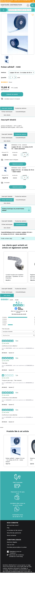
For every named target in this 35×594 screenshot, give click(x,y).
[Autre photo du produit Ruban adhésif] (7, 59)
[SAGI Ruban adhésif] (17, 34)
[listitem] (15, 267)
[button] (2, 267)
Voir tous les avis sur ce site (19, 314)
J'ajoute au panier (12, 94)
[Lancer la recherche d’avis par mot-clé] (34, 335)
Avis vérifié (6, 343)
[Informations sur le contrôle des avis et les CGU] (26, 311)
